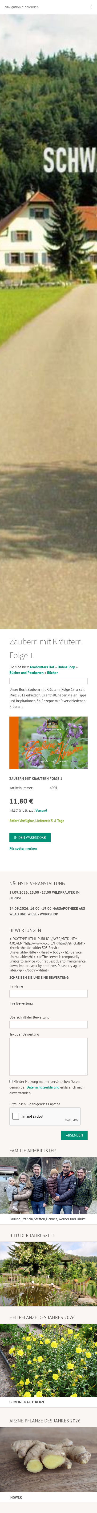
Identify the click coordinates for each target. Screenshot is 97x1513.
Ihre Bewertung (21, 1003)
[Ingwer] (48, 1459)
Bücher (52, 672)
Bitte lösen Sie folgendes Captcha (34, 1104)
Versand (41, 810)
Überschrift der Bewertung (29, 1017)
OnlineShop (66, 667)
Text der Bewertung (24, 1034)
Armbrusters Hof (42, 667)
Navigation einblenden (22, 7)
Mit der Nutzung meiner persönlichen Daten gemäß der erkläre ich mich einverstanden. (46, 1087)
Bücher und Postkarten (26, 672)
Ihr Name (16, 986)
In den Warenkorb (30, 837)
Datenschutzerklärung (43, 1087)
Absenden (74, 1135)
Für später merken (23, 848)
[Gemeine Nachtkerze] (48, 1360)
